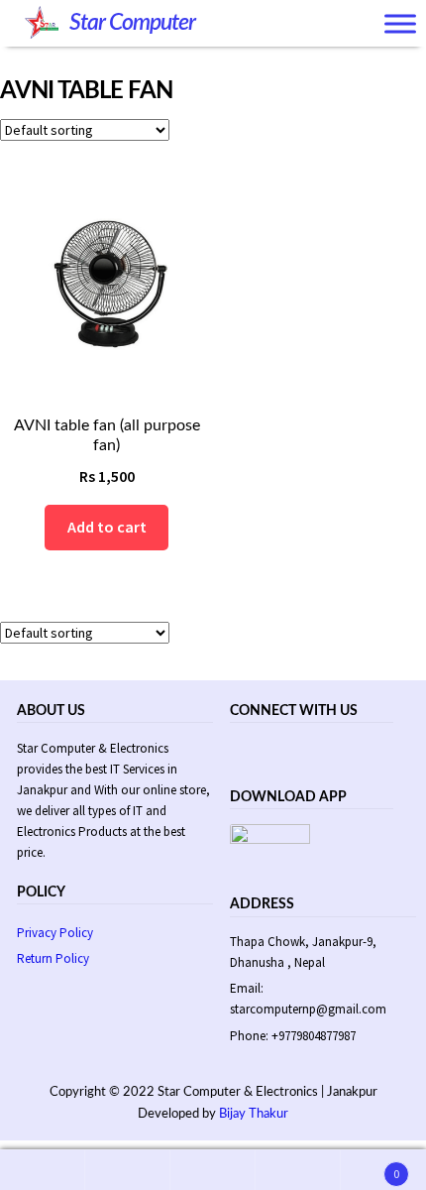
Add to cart (107, 526)
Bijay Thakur (253, 1114)
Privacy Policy (55, 932)
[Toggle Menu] (400, 24)
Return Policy (53, 958)
